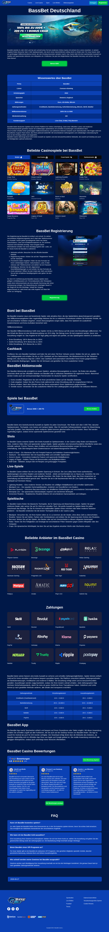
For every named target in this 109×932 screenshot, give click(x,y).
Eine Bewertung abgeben (91, 760)
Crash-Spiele (65, 157)
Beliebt (17, 157)
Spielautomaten (89, 157)
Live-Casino (41, 157)
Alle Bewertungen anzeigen (54, 803)
